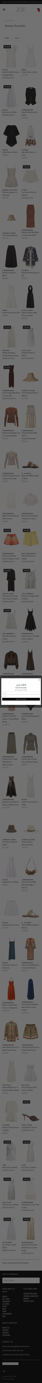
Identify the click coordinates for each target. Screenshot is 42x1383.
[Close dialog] (39, 680)
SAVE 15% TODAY (21, 699)
